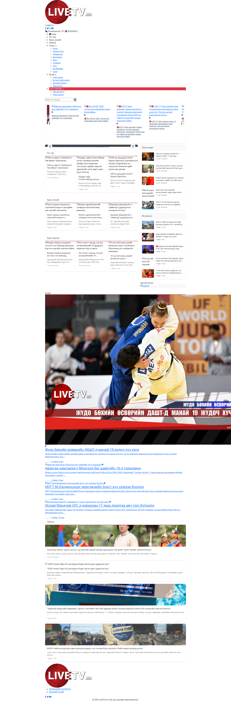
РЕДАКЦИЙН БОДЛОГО (60, 689)
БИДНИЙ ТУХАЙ (56, 692)
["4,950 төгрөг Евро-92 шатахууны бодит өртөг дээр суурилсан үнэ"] (91, 146)
